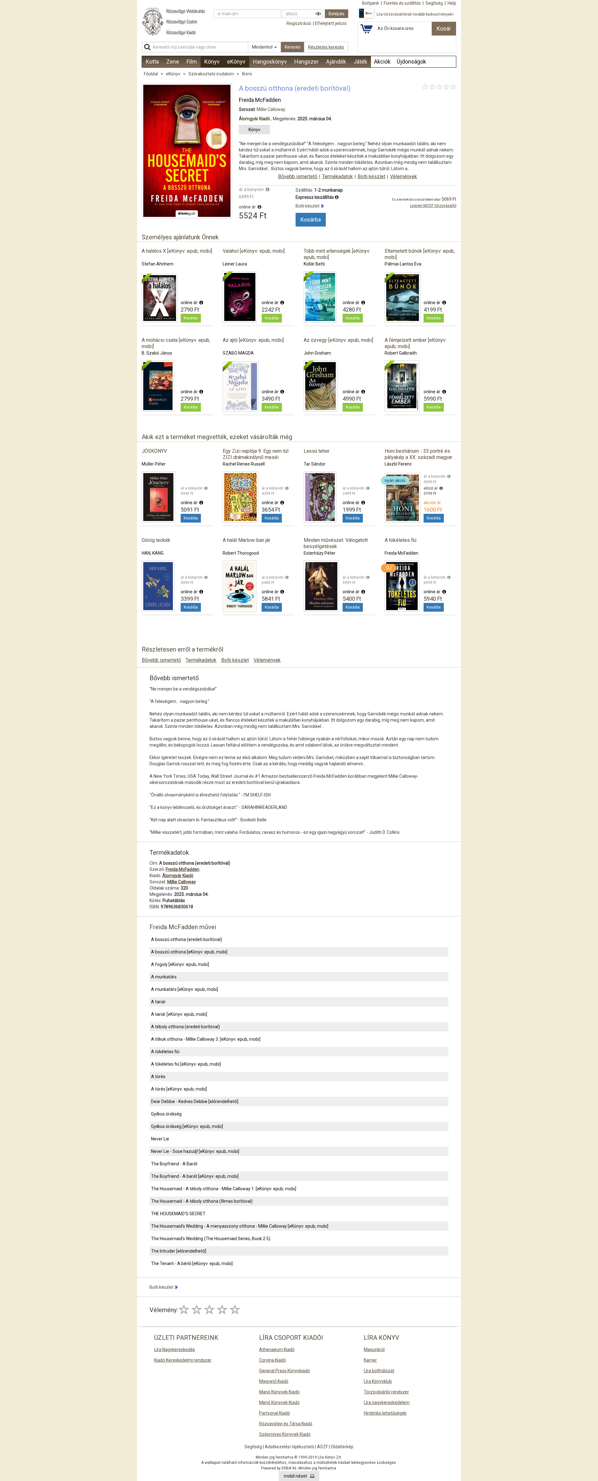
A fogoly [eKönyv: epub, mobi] (180, 964)
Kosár (444, 28)
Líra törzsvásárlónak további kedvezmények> (415, 14)
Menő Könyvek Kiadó (279, 1402)
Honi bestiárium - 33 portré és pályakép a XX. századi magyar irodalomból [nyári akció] (418, 457)
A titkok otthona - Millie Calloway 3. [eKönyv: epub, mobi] (205, 1039)
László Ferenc (398, 463)
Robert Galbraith (401, 353)
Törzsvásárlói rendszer (386, 1391)
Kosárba (311, 219)
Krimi (247, 73)
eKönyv (173, 73)
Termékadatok (337, 176)
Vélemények (403, 176)
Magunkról (374, 1349)
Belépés (336, 13)
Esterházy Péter (319, 553)
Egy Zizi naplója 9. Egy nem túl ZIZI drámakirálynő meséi (255, 454)
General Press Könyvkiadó (284, 1370)
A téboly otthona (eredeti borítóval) (185, 1026)
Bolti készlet (371, 176)
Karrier (370, 1360)
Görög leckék (156, 540)
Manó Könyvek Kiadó (279, 1391)
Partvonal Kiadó (274, 1413)
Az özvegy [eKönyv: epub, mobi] (338, 340)
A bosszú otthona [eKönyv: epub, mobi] (189, 951)
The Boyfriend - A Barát (174, 1163)
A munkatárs (164, 976)
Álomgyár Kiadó (254, 118)
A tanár (158, 1001)
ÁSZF (322, 1446)
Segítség (253, 1446)
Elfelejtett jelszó (331, 23)
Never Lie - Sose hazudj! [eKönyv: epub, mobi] (195, 1151)
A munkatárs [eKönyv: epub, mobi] (184, 989)
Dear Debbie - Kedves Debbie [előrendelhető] (194, 1101)
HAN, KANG (153, 553)
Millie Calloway (271, 109)
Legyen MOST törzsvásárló (433, 205)
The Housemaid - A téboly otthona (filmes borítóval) (202, 1201)
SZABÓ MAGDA (238, 353)
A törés (158, 1076)
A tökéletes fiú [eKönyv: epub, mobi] (186, 1064)
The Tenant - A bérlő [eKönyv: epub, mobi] (192, 1263)
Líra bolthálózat (379, 1370)
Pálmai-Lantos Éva (403, 263)
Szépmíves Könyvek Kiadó (285, 1434)
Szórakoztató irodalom (211, 73)
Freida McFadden (260, 100)
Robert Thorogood (241, 553)
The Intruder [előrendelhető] (178, 1251)
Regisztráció (299, 23)
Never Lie (160, 1138)
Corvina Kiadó (272, 1360)
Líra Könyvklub (378, 1381)
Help (452, 3)
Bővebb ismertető (297, 176)
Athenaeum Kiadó (277, 1349)
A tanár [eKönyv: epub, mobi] (179, 1014)
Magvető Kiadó (273, 1381)
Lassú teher (317, 451)
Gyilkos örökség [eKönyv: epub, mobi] (187, 1126)
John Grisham (317, 353)
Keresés (293, 47)
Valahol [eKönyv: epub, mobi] (254, 251)
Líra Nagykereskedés (174, 1349)
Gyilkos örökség (166, 1113)
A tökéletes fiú (400, 540)
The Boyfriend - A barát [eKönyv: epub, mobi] (195, 1176)
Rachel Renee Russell (244, 463)
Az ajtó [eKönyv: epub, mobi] (253, 340)
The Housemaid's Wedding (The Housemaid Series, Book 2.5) (210, 1238)
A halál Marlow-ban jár (246, 540)
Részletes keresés (326, 47)
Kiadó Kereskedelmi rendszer (182, 1360)
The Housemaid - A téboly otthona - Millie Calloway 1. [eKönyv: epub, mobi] (223, 1188)
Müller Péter (154, 463)
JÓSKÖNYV (154, 451)
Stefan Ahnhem (157, 263)
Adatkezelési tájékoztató (289, 1446)
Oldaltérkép (342, 1446)
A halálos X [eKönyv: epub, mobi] (177, 251)
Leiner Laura (235, 263)
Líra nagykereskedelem (387, 1402)
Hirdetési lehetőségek (385, 1413)
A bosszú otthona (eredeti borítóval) (186, 939)
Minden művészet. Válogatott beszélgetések (336, 543)
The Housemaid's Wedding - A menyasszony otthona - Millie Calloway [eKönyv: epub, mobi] (239, 1226)
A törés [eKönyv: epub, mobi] (179, 1089)
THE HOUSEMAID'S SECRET (178, 1213)
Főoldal (151, 73)
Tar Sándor (314, 463)
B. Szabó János (157, 353)
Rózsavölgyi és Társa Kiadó (285, 1423)
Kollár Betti (314, 263)
